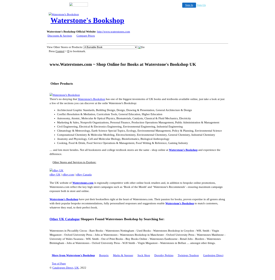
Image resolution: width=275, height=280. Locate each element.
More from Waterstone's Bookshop (73, 255)
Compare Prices (86, 35)
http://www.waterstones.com (113, 31)
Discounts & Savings (60, 35)
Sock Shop (144, 255)
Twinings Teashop (188, 255)
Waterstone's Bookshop (91, 99)
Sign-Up (201, 5)
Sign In (189, 5)
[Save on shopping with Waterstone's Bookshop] (65, 94)
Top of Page (59, 263)
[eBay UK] (56, 170)
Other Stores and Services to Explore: (74, 162)
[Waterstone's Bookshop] (79, 14)
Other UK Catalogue (65, 219)
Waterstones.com (83, 182)
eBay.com (68, 174)
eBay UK (55, 174)
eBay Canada (84, 174)
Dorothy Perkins (163, 255)
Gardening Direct (213, 255)
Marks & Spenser (123, 255)
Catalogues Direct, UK (65, 267)
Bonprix (104, 255)
